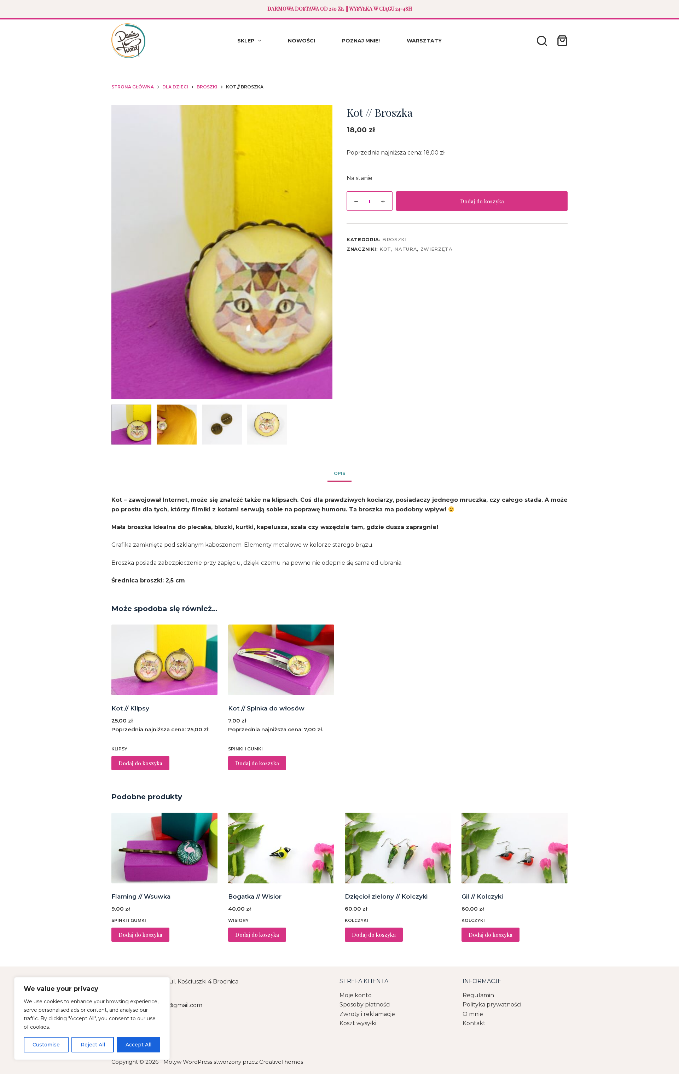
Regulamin (478, 995)
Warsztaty (424, 40)
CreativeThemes (281, 1061)
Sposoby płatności (365, 1004)
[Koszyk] (561, 40)
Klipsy (119, 748)
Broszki (394, 239)
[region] (92, 1018)
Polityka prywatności (492, 1004)
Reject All (93, 1044)
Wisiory (238, 920)
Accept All (138, 1044)
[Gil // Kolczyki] (515, 848)
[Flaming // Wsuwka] (164, 848)
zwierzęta (436, 249)
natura (405, 249)
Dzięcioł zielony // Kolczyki (386, 896)
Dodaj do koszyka (482, 201)
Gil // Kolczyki (482, 896)
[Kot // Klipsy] (164, 660)
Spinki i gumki (245, 748)
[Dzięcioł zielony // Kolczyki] (398, 848)
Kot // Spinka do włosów (266, 708)
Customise (46, 1044)
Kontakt (474, 1023)
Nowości (301, 40)
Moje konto (356, 995)
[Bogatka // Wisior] (281, 848)
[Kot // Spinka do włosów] (281, 660)
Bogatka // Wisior (255, 896)
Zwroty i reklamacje (367, 1014)
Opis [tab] (339, 473)
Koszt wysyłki (358, 1023)
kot (385, 249)
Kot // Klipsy (130, 708)
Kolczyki (356, 920)
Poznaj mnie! (361, 40)
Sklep (245, 40)
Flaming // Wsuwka (140, 896)
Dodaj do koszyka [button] (140, 763)
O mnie (473, 1014)
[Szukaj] (542, 41)
